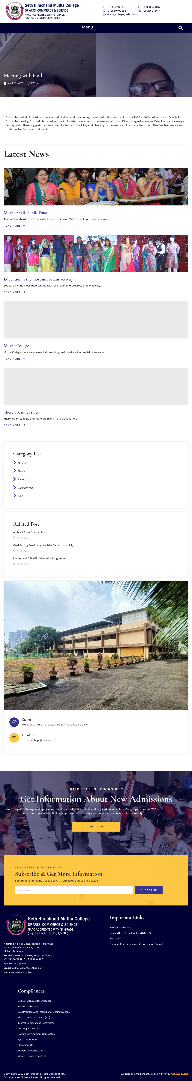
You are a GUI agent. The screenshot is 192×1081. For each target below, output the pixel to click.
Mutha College (16, 345)
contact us (96, 826)
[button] (84, 27)
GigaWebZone (179, 1073)
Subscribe (149, 890)
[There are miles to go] (96, 386)
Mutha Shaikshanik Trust (25, 212)
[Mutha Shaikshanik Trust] (96, 186)
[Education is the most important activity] (96, 253)
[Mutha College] (96, 320)
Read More (12, 225)
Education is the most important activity (38, 279)
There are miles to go (21, 412)
